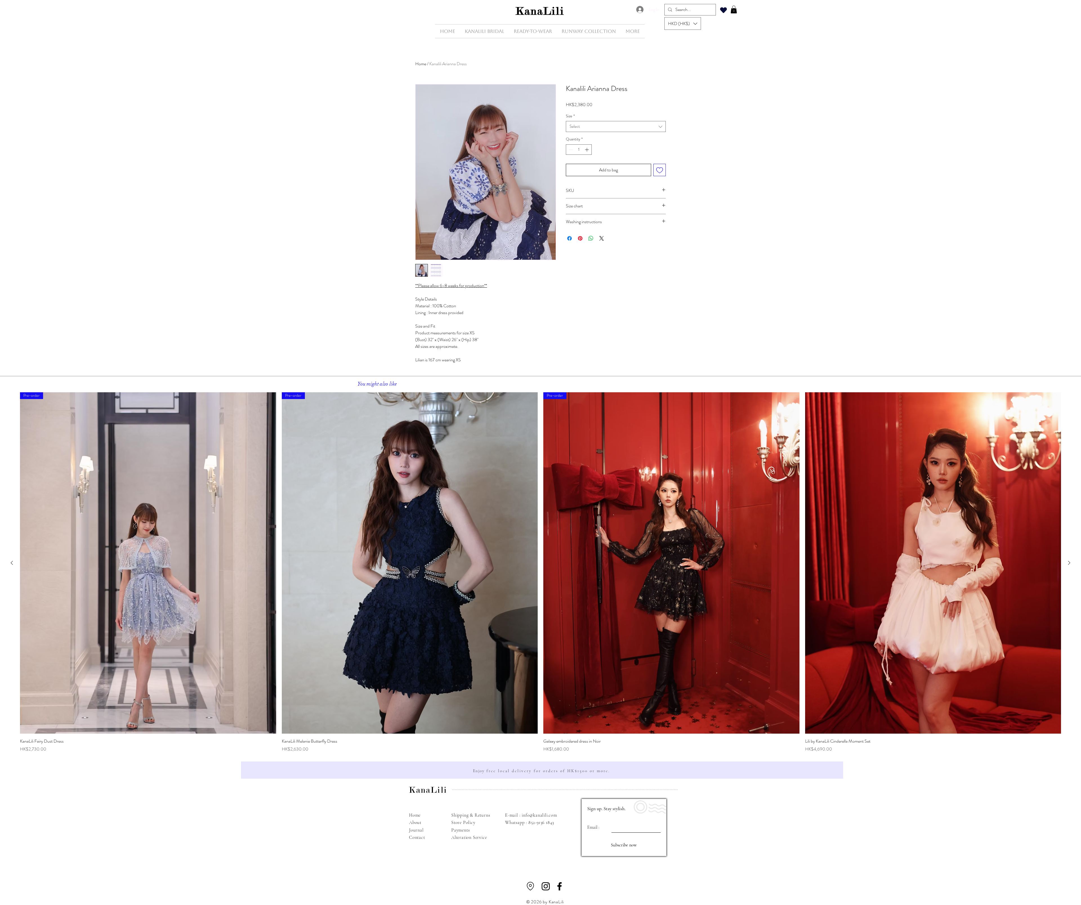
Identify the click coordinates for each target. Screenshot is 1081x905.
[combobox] (616, 126)
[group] (540, 572)
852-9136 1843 (541, 822)
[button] (682, 23)
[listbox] (682, 23)
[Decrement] (570, 149)
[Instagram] (545, 886)
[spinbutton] (579, 149)
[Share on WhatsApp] (591, 238)
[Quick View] (933, 563)
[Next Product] (1069, 562)
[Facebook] (559, 886)
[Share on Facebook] (569, 238)
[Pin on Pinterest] (580, 238)
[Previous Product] (11, 562)
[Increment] (587, 149)
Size (570, 116)
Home (420, 64)
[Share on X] (601, 238)
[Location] (530, 886)
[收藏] (723, 10)
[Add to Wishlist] (659, 170)
